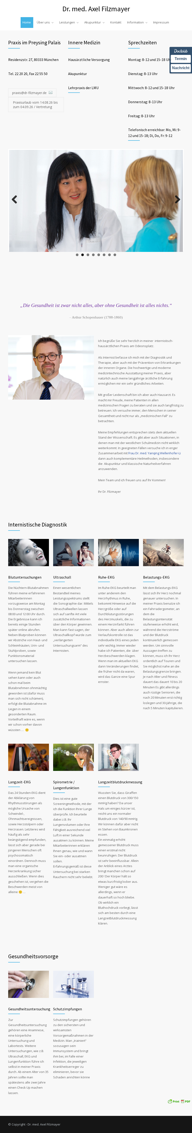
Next (177, 204)
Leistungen (67, 22)
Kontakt (115, 22)
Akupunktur (92, 22)
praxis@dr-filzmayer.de (30, 93)
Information (135, 22)
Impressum (161, 22)
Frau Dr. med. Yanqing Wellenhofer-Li (154, 453)
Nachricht (180, 68)
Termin (181, 59)
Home (26, 22)
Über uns (43, 22)
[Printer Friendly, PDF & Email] (179, 1101)
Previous (16, 204)
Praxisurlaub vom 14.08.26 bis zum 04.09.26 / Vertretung (35, 104)
